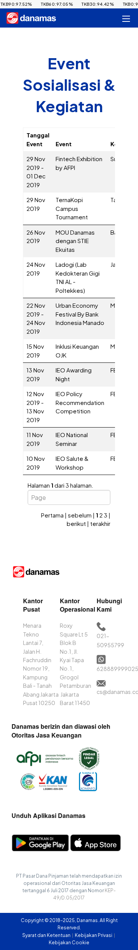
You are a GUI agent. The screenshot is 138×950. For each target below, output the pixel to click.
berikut (76, 523)
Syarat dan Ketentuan (46, 935)
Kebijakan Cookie (69, 942)
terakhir (100, 523)
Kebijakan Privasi (94, 935)
